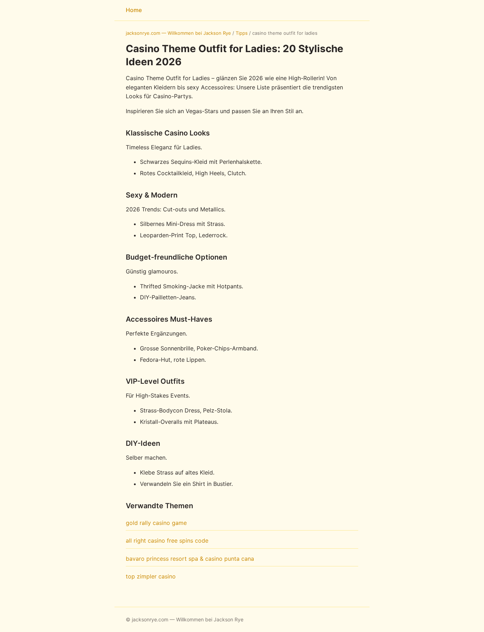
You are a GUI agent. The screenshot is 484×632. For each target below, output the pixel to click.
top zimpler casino (151, 576)
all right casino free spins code (167, 540)
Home (134, 9)
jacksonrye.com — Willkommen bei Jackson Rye (178, 33)
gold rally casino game (156, 522)
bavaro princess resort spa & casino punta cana (190, 558)
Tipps (242, 33)
